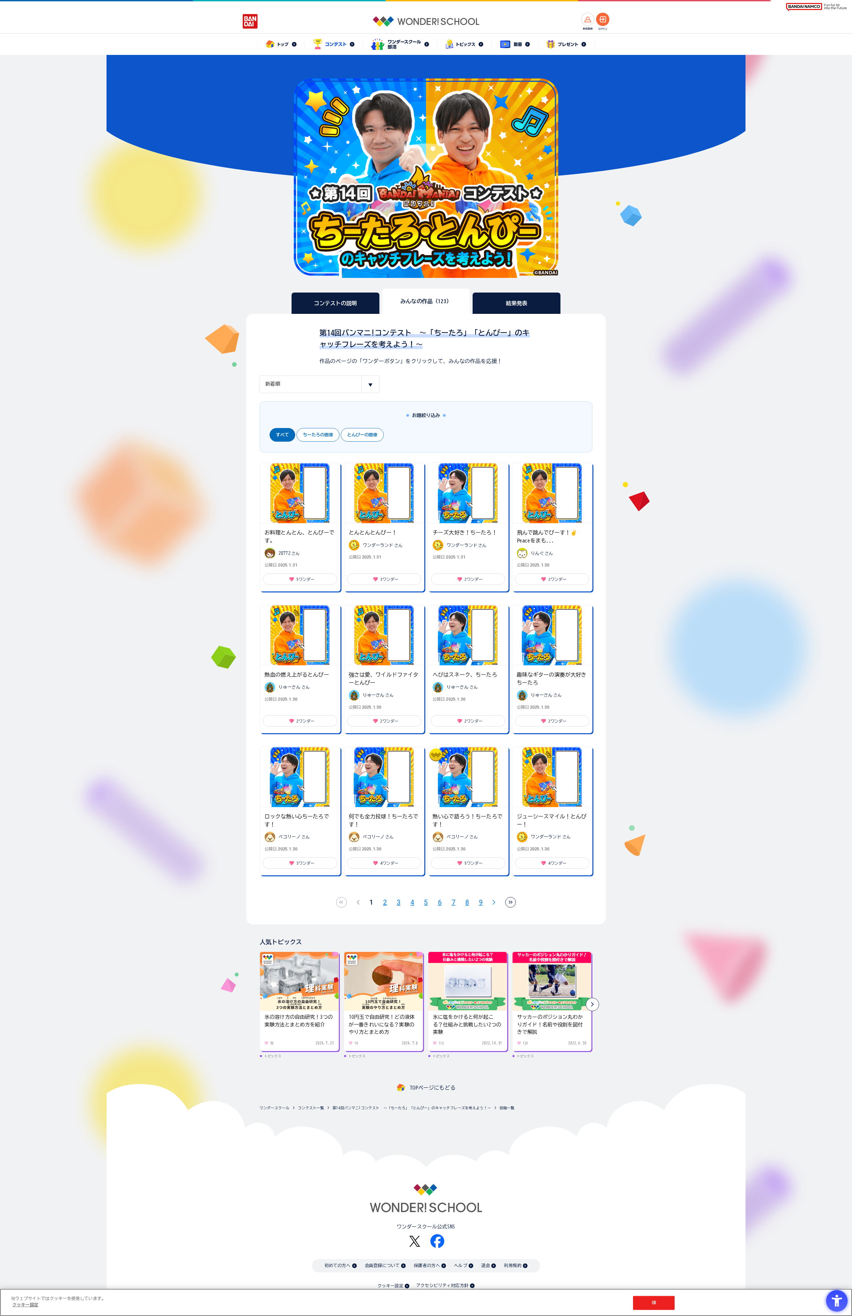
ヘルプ (460, 1265)
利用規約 (513, 1265)
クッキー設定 (390, 1286)
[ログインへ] (602, 19)
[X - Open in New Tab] (414, 1241)
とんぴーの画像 (362, 435)
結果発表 (517, 303)
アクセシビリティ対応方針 (442, 1285)
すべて (282, 435)
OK (654, 1303)
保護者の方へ (427, 1265)
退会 (485, 1265)
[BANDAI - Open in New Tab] (250, 21)
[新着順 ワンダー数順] (319, 384)
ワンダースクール (274, 1108)
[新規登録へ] (587, 19)
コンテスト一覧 (311, 1108)
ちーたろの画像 (318, 435)
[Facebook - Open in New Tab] (437, 1241)
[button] (592, 1004)
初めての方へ (337, 1265)
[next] (494, 902)
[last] (510, 902)
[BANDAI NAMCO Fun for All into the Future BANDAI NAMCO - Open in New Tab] (816, 7)
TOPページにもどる (433, 1087)
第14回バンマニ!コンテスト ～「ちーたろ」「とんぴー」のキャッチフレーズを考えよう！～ (411, 1108)
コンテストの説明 (335, 303)
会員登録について (382, 1265)
